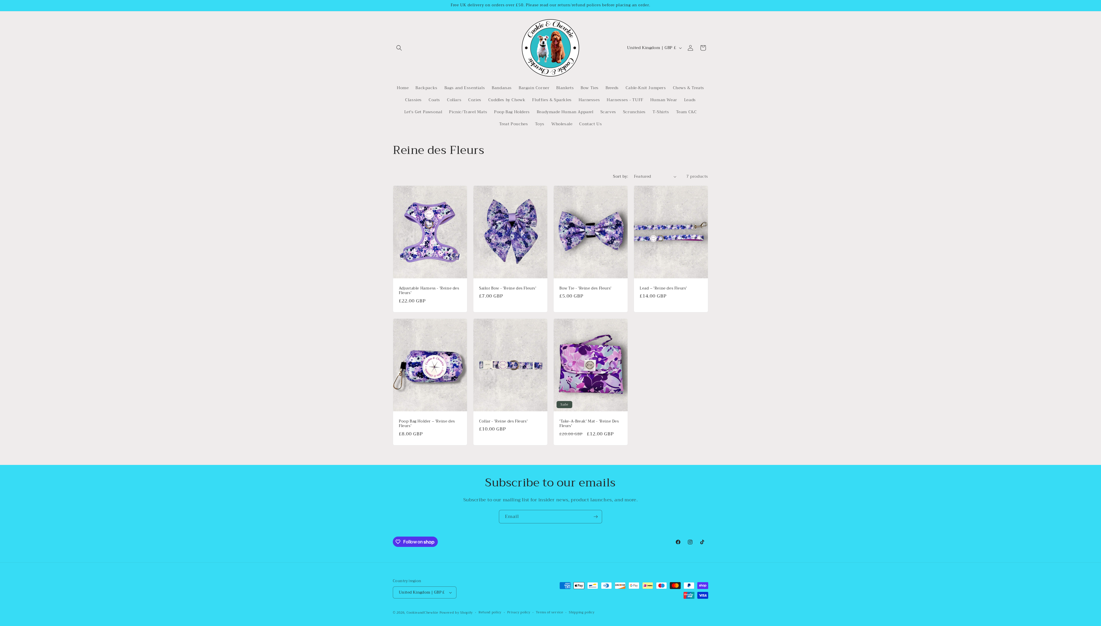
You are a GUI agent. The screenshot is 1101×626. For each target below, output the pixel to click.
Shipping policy (582, 612)
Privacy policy (518, 612)
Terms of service (549, 612)
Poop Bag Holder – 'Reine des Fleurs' (427, 424)
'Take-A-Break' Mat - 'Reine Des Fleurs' (589, 424)
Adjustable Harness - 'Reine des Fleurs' (429, 291)
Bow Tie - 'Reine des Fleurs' (585, 288)
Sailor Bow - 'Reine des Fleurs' (507, 288)
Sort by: (620, 176)
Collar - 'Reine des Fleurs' (503, 421)
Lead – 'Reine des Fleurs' (663, 288)
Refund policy (490, 612)
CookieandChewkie (422, 612)
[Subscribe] (595, 516)
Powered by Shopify (456, 612)
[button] (399, 48)
